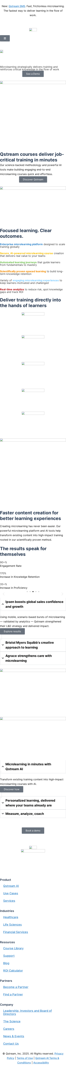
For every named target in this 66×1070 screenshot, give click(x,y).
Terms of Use (25, 1058)
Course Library (13, 948)
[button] (4, 594)
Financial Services (15, 932)
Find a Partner (13, 994)
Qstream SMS (17, 6)
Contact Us (11, 1043)
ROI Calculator (13, 970)
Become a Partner (15, 987)
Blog (6, 963)
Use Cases (10, 893)
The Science (12, 1021)
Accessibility (41, 1062)
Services (9, 900)
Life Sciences (12, 924)
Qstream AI (11, 886)
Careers (8, 1028)
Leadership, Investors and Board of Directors (27, 1012)
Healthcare (10, 917)
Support (9, 955)
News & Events (13, 1036)
